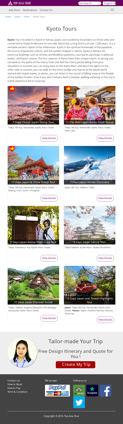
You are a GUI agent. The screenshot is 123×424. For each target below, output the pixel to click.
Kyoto (27, 16)
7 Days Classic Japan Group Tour (33, 122)
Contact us (14, 380)
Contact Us (46, 10)
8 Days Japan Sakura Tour (90, 242)
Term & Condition (18, 391)
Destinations (30, 10)
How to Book (15, 384)
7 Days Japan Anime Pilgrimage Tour (33, 242)
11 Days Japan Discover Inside (33, 302)
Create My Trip (76, 364)
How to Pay (14, 388)
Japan (18, 16)
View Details (49, 138)
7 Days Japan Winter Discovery (89, 182)
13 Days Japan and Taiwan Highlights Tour (89, 300)
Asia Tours (14, 10)
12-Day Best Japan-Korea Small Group (90, 122)
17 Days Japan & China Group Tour (33, 182)
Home (8, 16)
